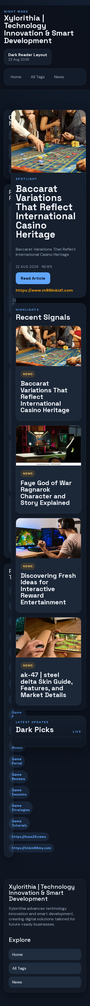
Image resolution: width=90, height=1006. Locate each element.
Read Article (33, 278)
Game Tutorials (19, 823)
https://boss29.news (29, 837)
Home (16, 76)
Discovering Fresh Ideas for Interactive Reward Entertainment (48, 588)
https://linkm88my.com (31, 848)
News (59, 76)
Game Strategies (21, 808)
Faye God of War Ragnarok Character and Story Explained (46, 493)
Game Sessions (19, 792)
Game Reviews (18, 776)
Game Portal (17, 761)
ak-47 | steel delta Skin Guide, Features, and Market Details (46, 684)
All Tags (38, 76)
